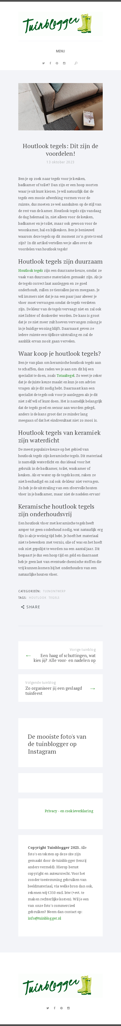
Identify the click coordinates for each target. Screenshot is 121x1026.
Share (33, 607)
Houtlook (37, 597)
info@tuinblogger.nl (44, 918)
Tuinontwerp (54, 591)
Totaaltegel (65, 376)
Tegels (54, 597)
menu (60, 51)
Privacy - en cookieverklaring (69, 811)
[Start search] (76, 63)
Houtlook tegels (30, 271)
